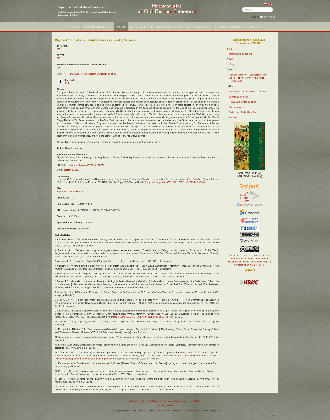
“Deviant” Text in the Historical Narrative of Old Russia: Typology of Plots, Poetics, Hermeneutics (248, 77)
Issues (121, 26)
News (230, 58)
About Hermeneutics (97, 26)
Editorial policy (198, 26)
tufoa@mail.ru (71, 169)
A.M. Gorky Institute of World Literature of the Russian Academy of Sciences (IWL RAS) (165, 401)
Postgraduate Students (239, 53)
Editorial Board (141, 26)
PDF (67, 83)
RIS (58, 67)
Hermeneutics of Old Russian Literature (247, 91)
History (230, 64)
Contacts (252, 26)
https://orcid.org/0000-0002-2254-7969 (87, 165)
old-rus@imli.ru (267, 16)
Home (74, 26)
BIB (58, 58)
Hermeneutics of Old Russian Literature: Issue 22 (91, 73)
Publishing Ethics (170, 26)
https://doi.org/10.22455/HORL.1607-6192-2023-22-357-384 (176, 182)
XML (59, 49)
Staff (229, 48)
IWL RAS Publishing (165, 405)
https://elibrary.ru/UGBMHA (70, 191)
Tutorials (233, 117)
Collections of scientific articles (243, 112)
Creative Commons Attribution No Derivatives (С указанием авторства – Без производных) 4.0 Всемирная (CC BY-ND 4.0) (249, 260)
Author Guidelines (228, 26)
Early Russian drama (239, 96)
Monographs (235, 106)
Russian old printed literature (242, 101)
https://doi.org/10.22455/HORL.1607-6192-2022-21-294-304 (140, 316)
